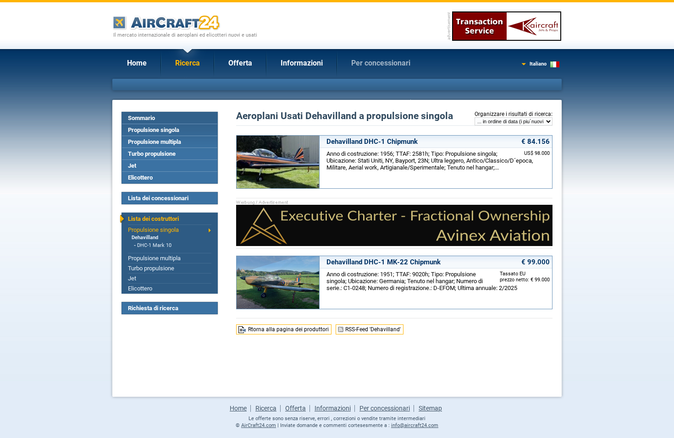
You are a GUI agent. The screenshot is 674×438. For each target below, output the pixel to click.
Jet (132, 165)
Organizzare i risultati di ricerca (513, 114)
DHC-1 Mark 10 (154, 245)
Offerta (240, 63)
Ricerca (187, 63)
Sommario (141, 118)
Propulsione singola (153, 129)
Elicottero (140, 177)
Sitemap (430, 408)
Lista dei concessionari (158, 198)
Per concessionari (380, 63)
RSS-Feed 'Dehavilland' (373, 329)
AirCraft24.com (258, 425)
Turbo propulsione (152, 153)
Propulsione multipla (154, 141)
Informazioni (302, 63)
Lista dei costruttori (153, 218)
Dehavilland (145, 238)
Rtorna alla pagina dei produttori (288, 329)
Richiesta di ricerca (153, 308)
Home (137, 63)
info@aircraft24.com (414, 425)
